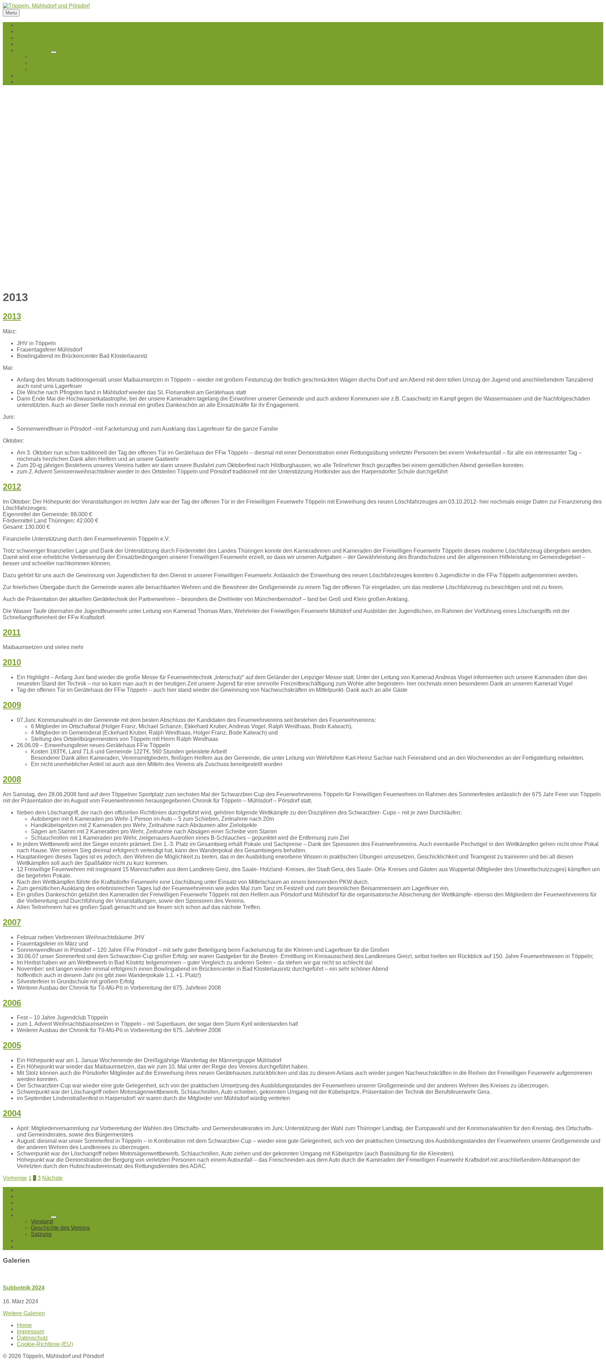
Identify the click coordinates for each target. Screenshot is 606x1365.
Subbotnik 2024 (24, 1288)
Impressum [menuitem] (30, 1332)
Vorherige (15, 1178)
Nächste (52, 1178)
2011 (12, 632)
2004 (12, 1113)
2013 (12, 316)
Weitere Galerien (24, 1313)
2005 (12, 1045)
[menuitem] (28, 25)
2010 (12, 662)
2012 (12, 486)
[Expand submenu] (53, 52)
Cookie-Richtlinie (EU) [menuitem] (45, 1344)
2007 (12, 922)
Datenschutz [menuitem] (32, 1338)
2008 (12, 779)
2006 (12, 1003)
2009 (12, 705)
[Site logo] (46, 6)
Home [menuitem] (24, 1325)
